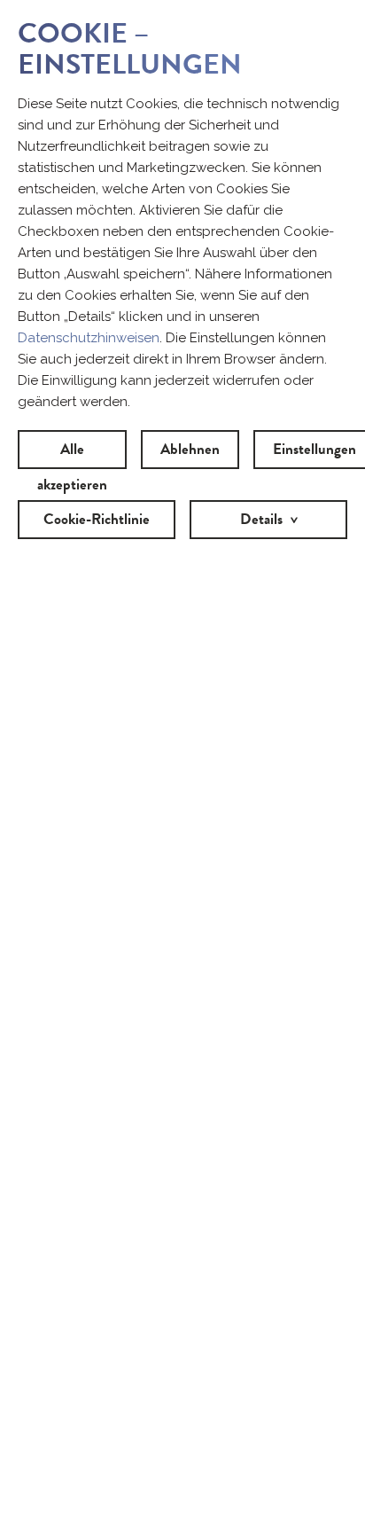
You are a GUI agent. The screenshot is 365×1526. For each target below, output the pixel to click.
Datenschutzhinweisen (88, 338)
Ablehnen (190, 449)
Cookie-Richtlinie (96, 519)
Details (261, 519)
